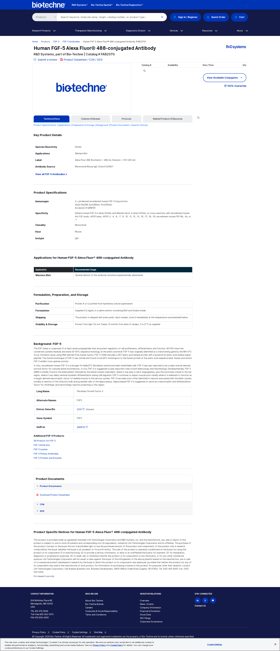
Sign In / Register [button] (188, 17)
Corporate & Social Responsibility (101, 611)
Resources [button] (207, 30)
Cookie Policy (58, 632)
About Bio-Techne (94, 600)
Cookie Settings (80, 632)
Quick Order (218, 17)
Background (102, 125)
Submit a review (47, 59)
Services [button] (174, 30)
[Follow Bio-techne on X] (205, 600)
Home (35, 41)
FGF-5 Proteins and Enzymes (48, 458)
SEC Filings (145, 618)
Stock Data (145, 614)
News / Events (147, 604)
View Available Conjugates (222, 77)
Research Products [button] (41, 30)
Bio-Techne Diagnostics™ (129, 5)
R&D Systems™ (80, 5)
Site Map (98, 632)
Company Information (150, 607)
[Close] (275, 644)
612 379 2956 (41, 611)
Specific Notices (140, 125)
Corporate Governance (151, 621)
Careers (89, 607)
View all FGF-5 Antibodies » (51, 174)
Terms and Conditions (95, 614)
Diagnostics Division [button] (136, 30)
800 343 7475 (47, 614)
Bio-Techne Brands (94, 604)
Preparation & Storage (83, 125)
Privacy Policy (39, 632)
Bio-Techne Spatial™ (102, 5)
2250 (79, 409)
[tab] (51, 118)
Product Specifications (45, 125)
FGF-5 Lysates (41, 449)
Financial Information (150, 611)
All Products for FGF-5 (45, 440)
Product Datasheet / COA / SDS (83, 59)
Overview (144, 600)
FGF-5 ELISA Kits (42, 445)
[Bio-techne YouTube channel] (213, 600)
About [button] (240, 30)
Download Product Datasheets (55, 495)
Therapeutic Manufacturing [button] (88, 30)
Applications (64, 125)
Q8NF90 (81, 427)
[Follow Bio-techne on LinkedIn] (198, 600)
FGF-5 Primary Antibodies (46, 453)
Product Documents (120, 125)
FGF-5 (56, 41)
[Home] (49, 4)
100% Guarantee (236, 85)
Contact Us (200, 605)
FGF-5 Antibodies (71, 41)
